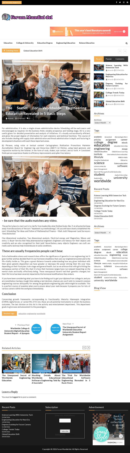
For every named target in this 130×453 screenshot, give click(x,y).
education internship (120, 146)
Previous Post (23, 325)
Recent (99, 59)
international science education (117, 154)
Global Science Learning (119, 151)
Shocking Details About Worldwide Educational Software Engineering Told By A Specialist (46, 379)
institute (98, 154)
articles (97, 139)
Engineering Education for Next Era (117, 75)
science (99, 162)
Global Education (100, 151)
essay (124, 149)
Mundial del (70, 435)
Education (8, 43)
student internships (121, 175)
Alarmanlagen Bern (121, 137)
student (99, 174)
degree (112, 142)
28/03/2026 (120, 104)
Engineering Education (65, 43)
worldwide (41, 313)
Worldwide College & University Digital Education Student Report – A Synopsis (16, 330)
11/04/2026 (120, 89)
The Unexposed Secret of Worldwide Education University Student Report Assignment (74, 331)
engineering (31, 313)
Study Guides (98, 178)
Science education (120, 163)
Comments (120, 59)
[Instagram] (123, 2)
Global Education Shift (32, 51)
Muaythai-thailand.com (101, 160)
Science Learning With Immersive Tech (117, 66)
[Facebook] (116, 2)
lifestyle (98, 157)
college (98, 142)
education (23, 313)
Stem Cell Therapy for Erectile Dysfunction (107, 172)
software (122, 166)
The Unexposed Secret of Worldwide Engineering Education (16, 378)
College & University (25, 43)
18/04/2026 (120, 79)
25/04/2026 (120, 70)
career (124, 139)
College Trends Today (115, 93)
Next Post (67, 324)
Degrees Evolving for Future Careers (117, 84)
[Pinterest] (127, 2)
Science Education (86, 43)
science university (100, 166)
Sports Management (100, 169)
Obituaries (124, 160)
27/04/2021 (21, 118)
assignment (111, 139)
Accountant (108, 137)
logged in (16, 397)
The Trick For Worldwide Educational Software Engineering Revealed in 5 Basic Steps (76, 379)
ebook (124, 142)
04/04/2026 (120, 95)
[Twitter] (120, 2)
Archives (97, 120)
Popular (109, 59)
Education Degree (45, 43)
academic (98, 137)
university (120, 177)
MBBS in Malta (122, 157)
